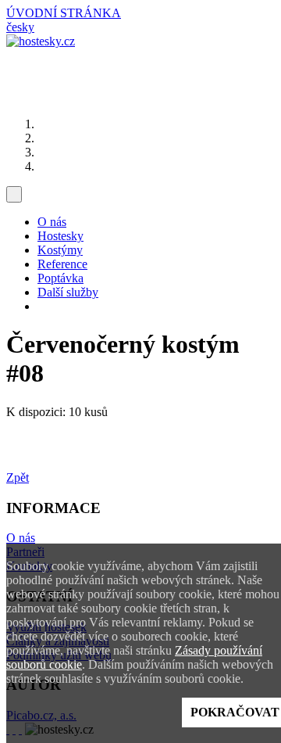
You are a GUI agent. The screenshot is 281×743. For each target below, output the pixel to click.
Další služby (67, 292)
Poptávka (60, 278)
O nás (51, 221)
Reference (62, 264)
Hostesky (60, 235)
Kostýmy (60, 250)
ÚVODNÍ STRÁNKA (63, 13)
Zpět (17, 477)
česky (20, 27)
